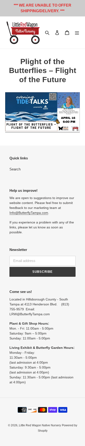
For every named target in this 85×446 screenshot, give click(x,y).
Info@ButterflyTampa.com (28, 213)
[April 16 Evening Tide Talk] (42, 130)
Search (15, 169)
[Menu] (77, 32)
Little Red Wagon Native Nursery (40, 425)
